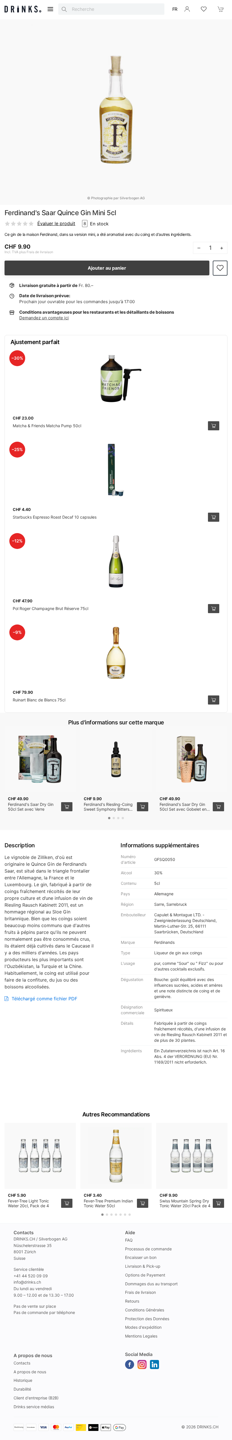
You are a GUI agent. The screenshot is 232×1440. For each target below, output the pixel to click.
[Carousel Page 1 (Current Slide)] (109, 818)
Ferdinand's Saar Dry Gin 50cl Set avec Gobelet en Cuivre (183, 809)
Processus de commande (148, 1248)
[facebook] (129, 1364)
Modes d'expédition (143, 1327)
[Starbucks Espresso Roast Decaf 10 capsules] (116, 470)
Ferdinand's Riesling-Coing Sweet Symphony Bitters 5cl (108, 809)
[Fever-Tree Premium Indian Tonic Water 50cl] (116, 1155)
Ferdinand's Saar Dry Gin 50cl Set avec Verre (30, 807)
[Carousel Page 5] (120, 1214)
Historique (23, 1380)
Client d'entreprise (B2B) (36, 1397)
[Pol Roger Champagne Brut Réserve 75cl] (116, 561)
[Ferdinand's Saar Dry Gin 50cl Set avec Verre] (40, 759)
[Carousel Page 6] (125, 1214)
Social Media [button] (138, 1354)
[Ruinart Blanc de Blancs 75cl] (116, 652)
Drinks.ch (207, 1426)
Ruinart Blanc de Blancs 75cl (39, 699)
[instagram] (142, 1364)
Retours (132, 1301)
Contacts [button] (24, 1232)
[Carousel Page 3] (118, 818)
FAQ (129, 1240)
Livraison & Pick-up (142, 1266)
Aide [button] (130, 1232)
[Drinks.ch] (23, 9)
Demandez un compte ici (44, 317)
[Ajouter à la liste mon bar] (220, 268)
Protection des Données (147, 1318)
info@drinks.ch (27, 1282)
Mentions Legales (141, 1336)
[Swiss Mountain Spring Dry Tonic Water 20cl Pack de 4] (191, 1155)
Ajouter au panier (107, 268)
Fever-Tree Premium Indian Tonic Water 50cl (108, 1203)
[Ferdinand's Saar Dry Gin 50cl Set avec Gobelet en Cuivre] (191, 759)
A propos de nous (30, 1371)
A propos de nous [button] (33, 1355)
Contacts (22, 1363)
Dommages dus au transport (151, 1283)
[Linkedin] (154, 1364)
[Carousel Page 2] (114, 818)
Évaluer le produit (56, 223)
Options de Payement (145, 1275)
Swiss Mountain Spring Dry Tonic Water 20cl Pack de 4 (185, 1203)
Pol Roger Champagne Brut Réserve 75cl (50, 608)
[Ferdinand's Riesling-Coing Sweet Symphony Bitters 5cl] (116, 759)
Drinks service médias (34, 1406)
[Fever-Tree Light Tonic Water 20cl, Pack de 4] (40, 1155)
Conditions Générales (144, 1309)
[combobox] (111, 9)
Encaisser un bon (140, 1257)
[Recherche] (64, 9)
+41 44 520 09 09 (31, 1275)
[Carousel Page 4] (123, 818)
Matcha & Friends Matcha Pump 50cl (47, 425)
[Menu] (50, 9)
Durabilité (22, 1389)
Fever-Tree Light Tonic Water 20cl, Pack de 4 (28, 1203)
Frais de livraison (140, 1292)
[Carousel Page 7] (129, 1214)
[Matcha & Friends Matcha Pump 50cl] (116, 378)
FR (174, 9)
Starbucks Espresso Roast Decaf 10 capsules (54, 517)
